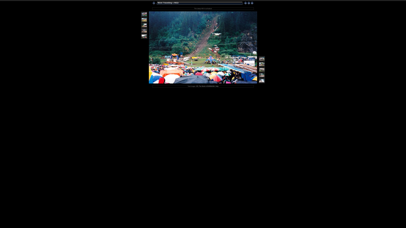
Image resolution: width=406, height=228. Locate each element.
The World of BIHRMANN (207, 86)
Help (217, 86)
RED (176, 3)
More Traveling (165, 3)
